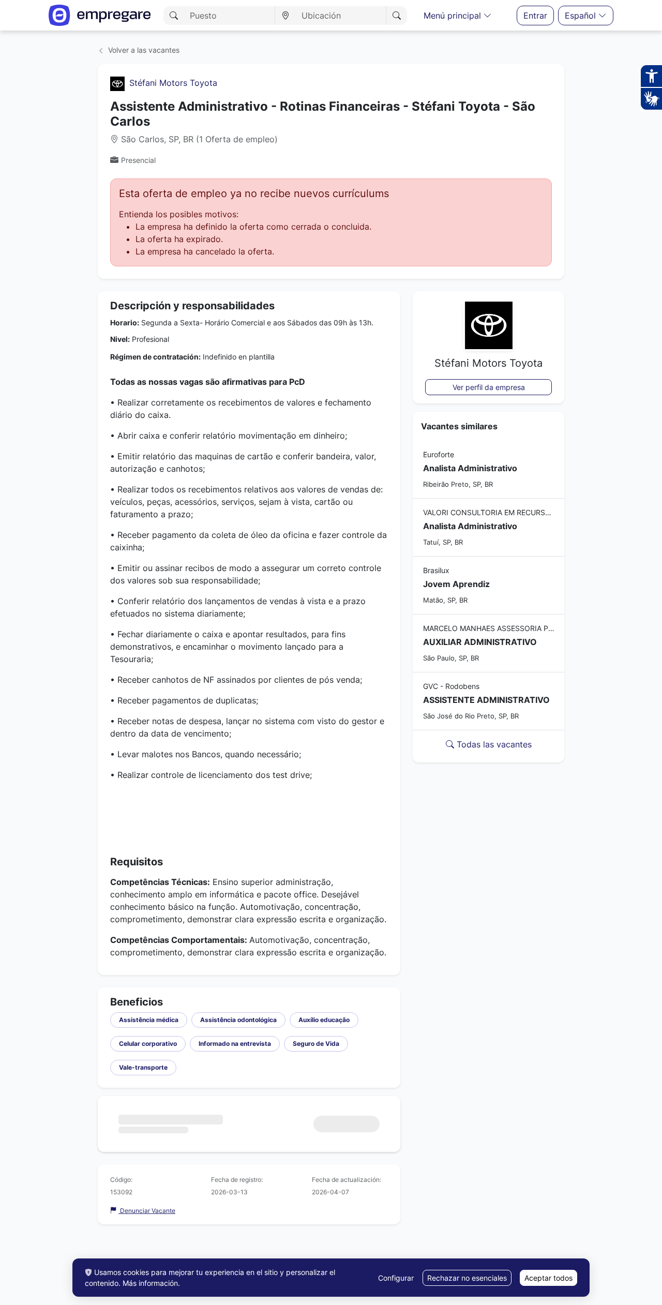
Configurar (396, 1277)
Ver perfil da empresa (489, 387)
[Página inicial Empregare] (100, 15)
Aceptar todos (548, 1277)
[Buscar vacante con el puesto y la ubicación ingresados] (396, 15)
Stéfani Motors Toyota (173, 83)
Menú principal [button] (454, 15)
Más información (150, 1283)
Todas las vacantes (493, 744)
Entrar (535, 15)
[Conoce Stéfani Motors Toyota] (117, 83)
